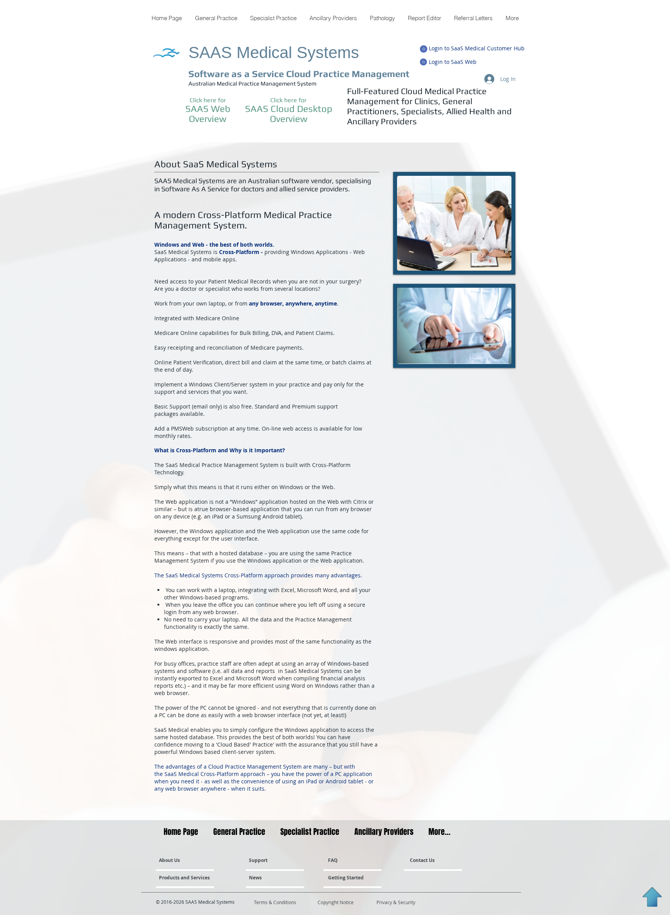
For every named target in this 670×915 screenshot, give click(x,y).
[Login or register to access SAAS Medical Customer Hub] (424, 49)
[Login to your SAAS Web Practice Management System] (423, 62)
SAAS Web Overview (207, 113)
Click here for (208, 100)
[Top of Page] (652, 897)
